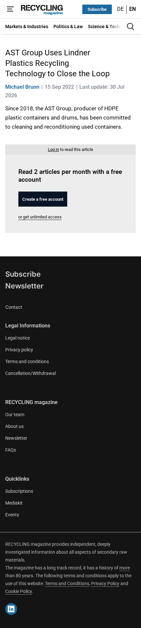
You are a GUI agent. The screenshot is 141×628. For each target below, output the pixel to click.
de (120, 9)
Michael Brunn (22, 87)
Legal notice (17, 338)
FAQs (10, 450)
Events (12, 514)
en (132, 9)
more (124, 567)
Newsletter (24, 286)
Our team (14, 414)
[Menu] (10, 9)
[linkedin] (11, 609)
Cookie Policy (18, 591)
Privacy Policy (105, 583)
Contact (13, 307)
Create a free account (42, 199)
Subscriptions (19, 491)
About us (14, 426)
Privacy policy (19, 349)
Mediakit (14, 503)
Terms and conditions (27, 361)
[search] (130, 26)
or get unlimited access (40, 216)
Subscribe (97, 9)
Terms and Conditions (67, 583)
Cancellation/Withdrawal (30, 373)
